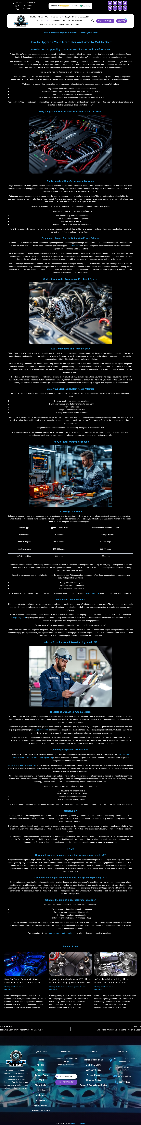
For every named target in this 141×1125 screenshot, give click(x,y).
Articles (41, 21)
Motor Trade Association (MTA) (22, 765)
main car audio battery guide (60, 933)
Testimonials (75, 21)
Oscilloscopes (41, 730)
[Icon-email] (120, 8)
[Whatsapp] (115, 8)
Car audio (83, 987)
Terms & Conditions (93, 1060)
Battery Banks (55, 987)
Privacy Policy (93, 1075)
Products (55, 17)
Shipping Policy (93, 1080)
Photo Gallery (80, 17)
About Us (43, 17)
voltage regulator (92, 593)
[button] (92, 21)
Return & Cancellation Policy (93, 1085)
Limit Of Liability (93, 1065)
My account (46, 25)
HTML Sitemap (41, 1105)
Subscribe (68, 1082)
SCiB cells (75, 246)
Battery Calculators (67, 25)
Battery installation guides (14, 987)
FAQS (67, 17)
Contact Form (58, 21)
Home (33, 17)
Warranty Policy (93, 1070)
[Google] (110, 8)
